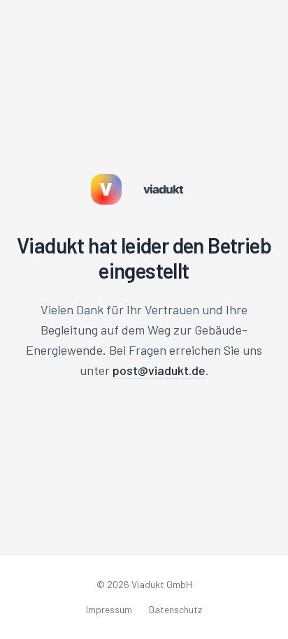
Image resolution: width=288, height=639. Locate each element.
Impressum (109, 609)
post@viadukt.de (159, 370)
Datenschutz (175, 609)
